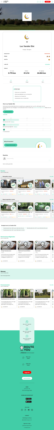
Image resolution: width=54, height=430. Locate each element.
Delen (11, 82)
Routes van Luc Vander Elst (20, 92)
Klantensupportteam (27, 425)
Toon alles (51, 176)
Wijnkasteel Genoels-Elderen (24, 250)
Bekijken (12, 121)
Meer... (43, 82)
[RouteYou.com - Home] (5, 2)
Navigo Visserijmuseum (6, 250)
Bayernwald (37, 250)
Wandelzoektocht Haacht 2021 (41, 299)
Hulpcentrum (27, 427)
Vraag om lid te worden (10, 145)
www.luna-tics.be (8, 111)
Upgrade (47, 1)
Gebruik (6, 68)
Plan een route (28, 357)
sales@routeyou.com (27, 419)
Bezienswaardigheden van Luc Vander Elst (23, 94)
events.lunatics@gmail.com (39, 107)
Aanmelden (27, 378)
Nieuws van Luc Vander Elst (20, 96)
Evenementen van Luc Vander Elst (21, 98)
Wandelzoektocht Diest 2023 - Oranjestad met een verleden (30, 212)
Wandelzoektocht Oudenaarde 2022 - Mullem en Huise (29, 189)
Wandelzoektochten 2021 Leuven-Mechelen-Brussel (12, 299)
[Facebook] (27, 42)
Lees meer (5, 114)
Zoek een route (28, 364)
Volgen (27, 82)
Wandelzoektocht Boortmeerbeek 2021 (26, 299)
